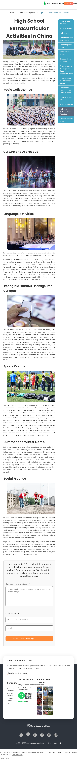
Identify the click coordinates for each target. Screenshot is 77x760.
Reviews (10, 693)
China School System (27, 13)
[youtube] (49, 735)
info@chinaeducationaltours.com (31, 685)
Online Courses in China (66, 119)
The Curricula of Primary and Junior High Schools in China (66, 70)
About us (10, 688)
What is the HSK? (66, 104)
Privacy (10, 696)
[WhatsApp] (21, 695)
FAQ (8, 703)
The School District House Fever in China (65, 90)
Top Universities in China (66, 53)
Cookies (10, 698)
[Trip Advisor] (56, 735)
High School (64, 33)
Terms (9, 701)
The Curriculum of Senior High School (66, 80)
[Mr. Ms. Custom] (11, 619)
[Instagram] (42, 735)
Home (12, 13)
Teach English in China (66, 46)
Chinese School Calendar (66, 98)
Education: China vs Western (66, 38)
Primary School (66, 28)
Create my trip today (17, 673)
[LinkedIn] (35, 735)
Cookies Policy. (17, 755)
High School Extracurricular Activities (66, 111)
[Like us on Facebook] (21, 735)
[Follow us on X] (28, 734)
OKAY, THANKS (5, 759)
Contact (10, 691)
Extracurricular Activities (66, 60)
